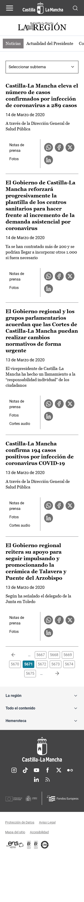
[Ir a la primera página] (17, 655)
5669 (67, 655)
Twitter (58, 770)
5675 (30, 673)
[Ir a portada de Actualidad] (42, 27)
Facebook (47, 770)
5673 (55, 664)
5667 (40, 655)
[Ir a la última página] (53, 673)
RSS (47, 779)
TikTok (25, 770)
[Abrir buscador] (75, 8)
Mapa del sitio (15, 832)
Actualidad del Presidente (49, 43)
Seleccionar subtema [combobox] (27, 66)
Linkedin (36, 779)
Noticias (13, 43)
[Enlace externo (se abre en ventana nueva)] (36, 845)
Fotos (14, 159)
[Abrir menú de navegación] (9, 8)
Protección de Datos (19, 822)
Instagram (14, 770)
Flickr (70, 770)
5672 (42, 664)
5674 (69, 664)
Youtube (36, 770)
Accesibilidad (39, 832)
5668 (54, 655)
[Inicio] (42, 749)
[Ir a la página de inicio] (43, 8)
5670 (15, 664)
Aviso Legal (47, 822)
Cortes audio (19, 423)
